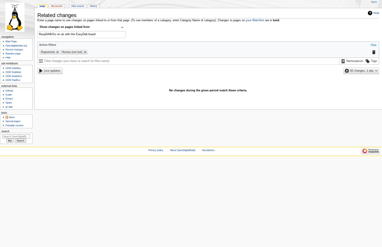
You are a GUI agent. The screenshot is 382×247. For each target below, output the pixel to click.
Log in (374, 1)
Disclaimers (208, 150)
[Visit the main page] (17, 17)
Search (5, 131)
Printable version (14, 125)
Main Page (11, 41)
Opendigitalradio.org (16, 45)
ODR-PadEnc (13, 80)
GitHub (9, 90)
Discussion (57, 6)
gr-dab (9, 106)
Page (42, 6)
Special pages (13, 121)
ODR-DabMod (13, 72)
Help (376, 13)
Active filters (47, 44)
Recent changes (14, 49)
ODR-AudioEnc (14, 76)
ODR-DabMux (13, 68)
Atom (12, 117)
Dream (9, 98)
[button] (373, 45)
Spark (9, 102)
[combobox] (81, 27)
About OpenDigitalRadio (182, 150)
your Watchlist (255, 20)
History (93, 6)
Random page (13, 53)
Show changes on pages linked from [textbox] (65, 27)
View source (77, 6)
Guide (9, 94)
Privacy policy (155, 150)
